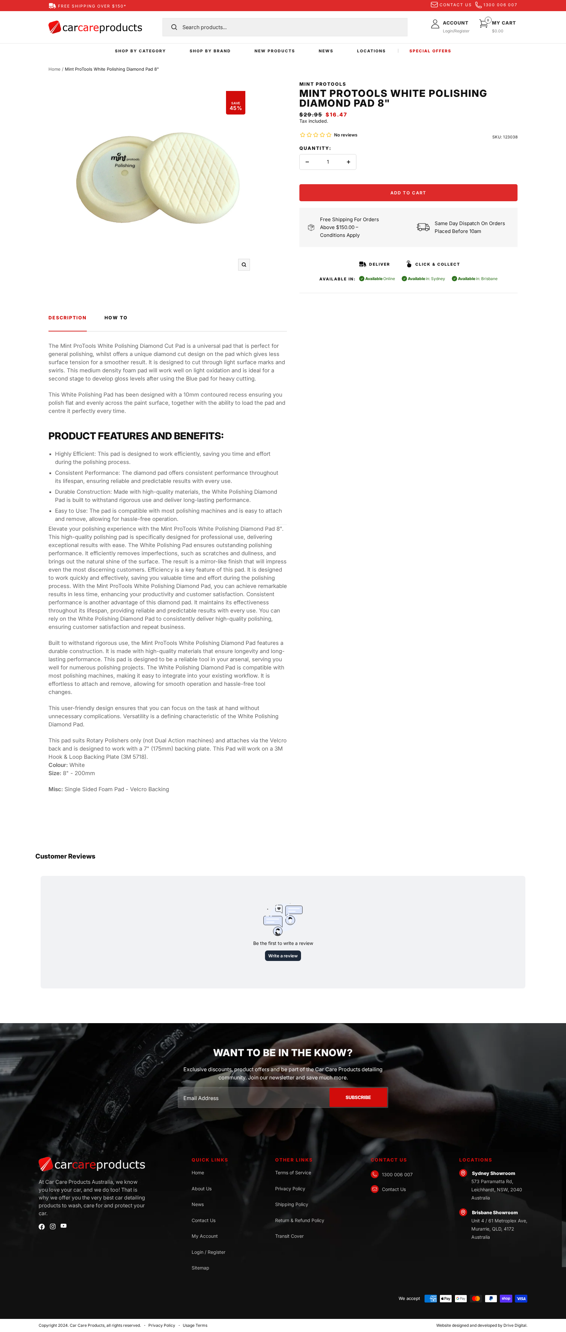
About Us (202, 1188)
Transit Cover (289, 1236)
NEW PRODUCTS (275, 50)
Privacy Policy (290, 1188)
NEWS (326, 50)
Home (54, 69)
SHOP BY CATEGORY (140, 50)
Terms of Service (293, 1172)
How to (116, 317)
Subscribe (358, 1097)
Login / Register (208, 1252)
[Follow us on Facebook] (42, 1227)
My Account (205, 1236)
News (198, 1204)
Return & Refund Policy (299, 1220)
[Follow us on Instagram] (53, 1226)
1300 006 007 (500, 4)
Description (67, 317)
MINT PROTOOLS (322, 84)
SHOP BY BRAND (210, 50)
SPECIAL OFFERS (430, 50)
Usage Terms (195, 1325)
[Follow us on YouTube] (63, 1226)
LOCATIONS (371, 50)
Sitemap (200, 1267)
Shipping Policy (291, 1204)
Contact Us (204, 1220)
